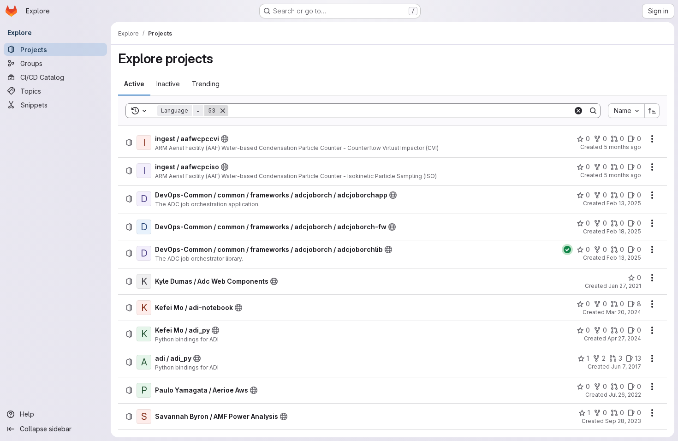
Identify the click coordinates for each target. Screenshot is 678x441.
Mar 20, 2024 (623, 312)
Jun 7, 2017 (626, 366)
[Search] (593, 110)
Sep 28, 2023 (623, 420)
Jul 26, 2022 (625, 394)
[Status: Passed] (567, 249)
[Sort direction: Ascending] (652, 110)
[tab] (134, 83)
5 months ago (622, 146)
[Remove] (222, 110)
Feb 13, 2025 (624, 203)
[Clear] (578, 110)
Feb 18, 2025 (624, 231)
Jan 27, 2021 (624, 285)
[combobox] (626, 110)
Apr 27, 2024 (624, 338)
